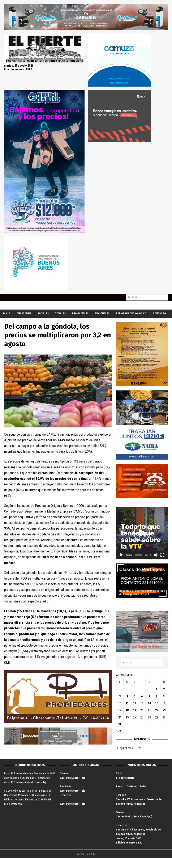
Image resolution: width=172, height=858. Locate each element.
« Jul (118, 730)
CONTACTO (159, 313)
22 (156, 710)
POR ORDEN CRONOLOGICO (131, 313)
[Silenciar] (156, 555)
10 (119, 703)
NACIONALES (102, 313)
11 (127, 703)
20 (141, 710)
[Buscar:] (147, 297)
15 (156, 703)
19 (134, 710)
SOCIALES (43, 313)
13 (141, 703)
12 (134, 703)
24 (119, 717)
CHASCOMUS (24, 313)
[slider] (138, 555)
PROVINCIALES (80, 313)
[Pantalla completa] (162, 555)
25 (127, 717)
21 (149, 710)
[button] (141, 533)
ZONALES (60, 313)
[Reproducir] (121, 555)
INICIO (6, 313)
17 (119, 710)
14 (149, 703)
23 (164, 710)
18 (127, 710)
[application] (142, 533)
